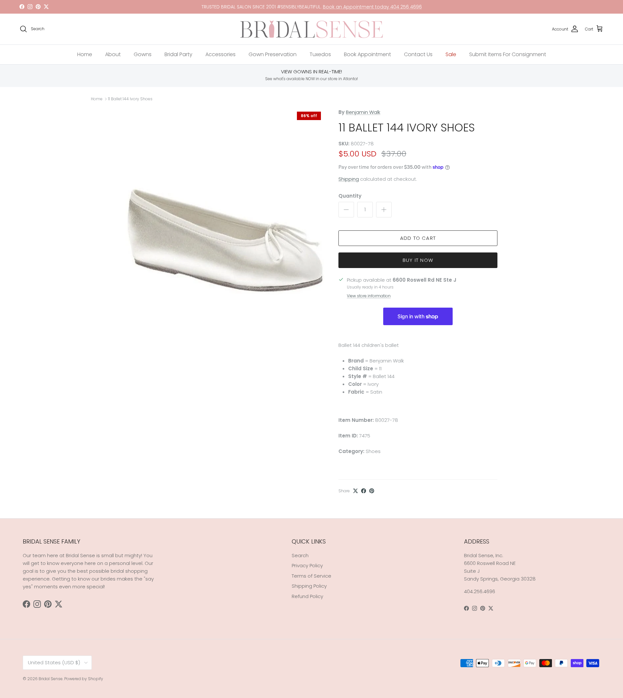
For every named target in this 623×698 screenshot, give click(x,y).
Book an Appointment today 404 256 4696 (372, 7)
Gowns (143, 54)
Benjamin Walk (363, 112)
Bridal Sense (51, 678)
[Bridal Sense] (311, 29)
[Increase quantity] (384, 209)
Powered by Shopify (83, 678)
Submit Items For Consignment (507, 54)
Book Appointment (367, 54)
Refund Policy (307, 596)
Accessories (220, 54)
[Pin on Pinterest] (371, 490)
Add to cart (418, 238)
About (113, 54)
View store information (369, 296)
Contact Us (418, 54)
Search (300, 555)
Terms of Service (311, 575)
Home (84, 54)
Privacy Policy (307, 565)
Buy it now (418, 260)
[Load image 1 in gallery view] (225, 240)
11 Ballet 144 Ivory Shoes (130, 99)
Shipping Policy (309, 585)
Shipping (348, 179)
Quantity (349, 195)
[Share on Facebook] (363, 490)
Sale (451, 54)
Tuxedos (320, 54)
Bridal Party (178, 54)
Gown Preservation (273, 54)
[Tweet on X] (355, 490)
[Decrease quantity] (346, 209)
